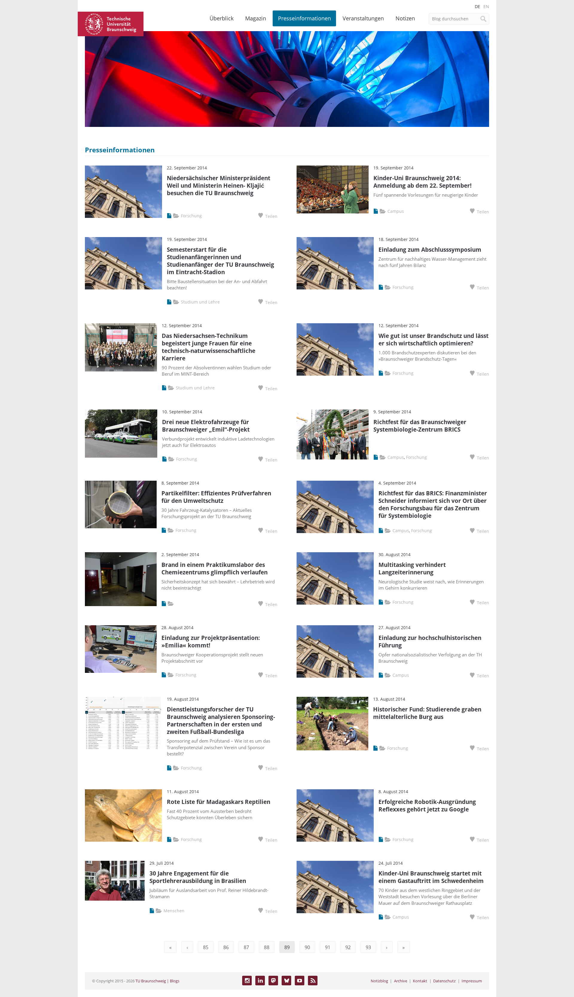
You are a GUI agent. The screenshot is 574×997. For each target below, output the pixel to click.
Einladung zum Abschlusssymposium (429, 249)
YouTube (299, 980)
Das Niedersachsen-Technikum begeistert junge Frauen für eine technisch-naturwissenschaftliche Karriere (208, 347)
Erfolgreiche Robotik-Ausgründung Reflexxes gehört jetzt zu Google (427, 805)
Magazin (255, 18)
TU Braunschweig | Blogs (157, 981)
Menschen (174, 910)
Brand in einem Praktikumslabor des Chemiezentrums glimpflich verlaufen (214, 568)
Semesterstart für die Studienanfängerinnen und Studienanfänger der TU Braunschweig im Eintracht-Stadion (220, 260)
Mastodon (273, 980)
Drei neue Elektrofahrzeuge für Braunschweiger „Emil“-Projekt (206, 425)
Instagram (247, 980)
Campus (395, 211)
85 (205, 947)
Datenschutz (444, 981)
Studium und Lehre (200, 302)
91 (327, 947)
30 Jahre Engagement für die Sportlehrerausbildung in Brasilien (197, 877)
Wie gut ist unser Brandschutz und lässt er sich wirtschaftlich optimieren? (433, 339)
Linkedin (260, 980)
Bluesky (286, 980)
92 (348, 947)
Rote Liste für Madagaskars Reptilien (218, 802)
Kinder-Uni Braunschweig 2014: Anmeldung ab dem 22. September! (422, 181)
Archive (400, 981)
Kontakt (420, 981)
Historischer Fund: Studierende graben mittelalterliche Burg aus (427, 713)
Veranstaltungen (363, 18)
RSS (312, 980)
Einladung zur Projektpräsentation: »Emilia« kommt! (210, 641)
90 (307, 947)
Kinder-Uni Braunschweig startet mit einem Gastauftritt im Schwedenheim (431, 877)
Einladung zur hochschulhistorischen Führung (429, 641)
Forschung (191, 215)
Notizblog (379, 981)
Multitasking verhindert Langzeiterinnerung (412, 568)
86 (226, 947)
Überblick (221, 18)
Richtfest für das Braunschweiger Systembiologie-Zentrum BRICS (419, 425)
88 (266, 947)
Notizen (405, 18)
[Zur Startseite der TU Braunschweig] (111, 23)
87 (246, 947)
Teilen (271, 216)
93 (368, 947)
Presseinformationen (304, 18)
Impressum (472, 981)
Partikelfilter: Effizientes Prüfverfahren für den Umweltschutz (216, 497)
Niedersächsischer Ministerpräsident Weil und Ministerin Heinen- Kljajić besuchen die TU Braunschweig (218, 185)
